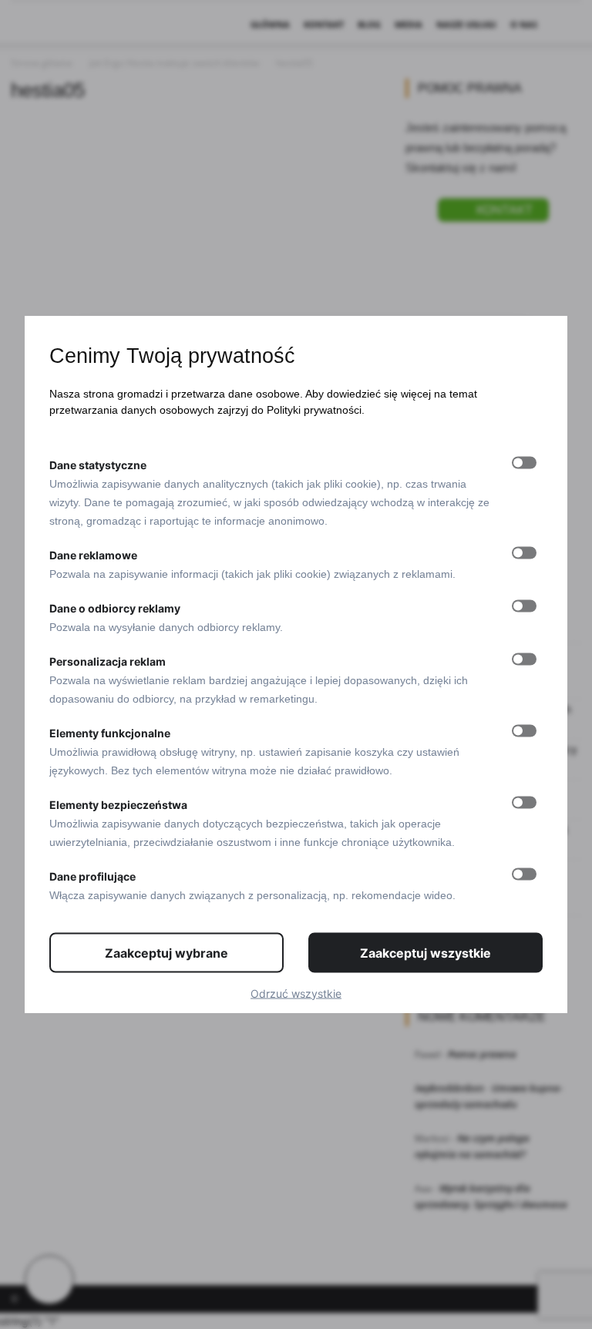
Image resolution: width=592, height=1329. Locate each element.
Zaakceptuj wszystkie (425, 952)
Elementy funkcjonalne (109, 732)
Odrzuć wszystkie (296, 992)
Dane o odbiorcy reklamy (114, 607)
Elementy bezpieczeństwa (118, 803)
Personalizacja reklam (107, 660)
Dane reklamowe (93, 554)
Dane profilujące (92, 875)
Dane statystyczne (97, 464)
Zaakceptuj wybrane (166, 952)
